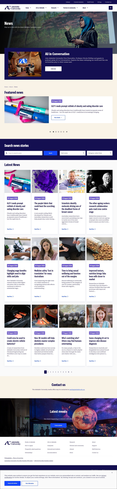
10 (68, 372)
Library (68, 2)
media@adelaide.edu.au (77, 389)
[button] (112, 473)
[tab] (53, 132)
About (94, 442)
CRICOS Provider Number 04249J (43, 460)
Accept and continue (12, 483)
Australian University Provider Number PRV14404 (18, 460)
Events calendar (58, 425)
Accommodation (52, 452)
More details (57, 117)
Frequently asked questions (33, 449)
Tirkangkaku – (13, 458)
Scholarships (28, 452)
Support (94, 445)
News (71, 452)
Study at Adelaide (30, 442)
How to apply (29, 445)
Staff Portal (90, 2)
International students (53, 449)
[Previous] (50, 131)
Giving (99, 2)
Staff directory (96, 449)
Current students (78, 2)
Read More (9, 229)
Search (50, 153)
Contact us (108, 2)
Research (72, 442)
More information (30, 483)
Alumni (72, 449)
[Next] (66, 131)
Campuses (50, 445)
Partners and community (77, 445)
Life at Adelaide (51, 442)
